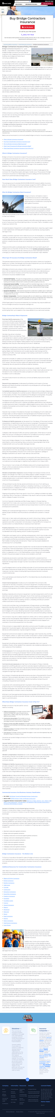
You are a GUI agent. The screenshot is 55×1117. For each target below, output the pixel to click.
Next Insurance (43, 1055)
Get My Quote (47, 3)
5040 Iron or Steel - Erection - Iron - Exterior (38, 800)
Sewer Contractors (8, 920)
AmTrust (48, 1037)
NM (51, 1094)
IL (49, 1090)
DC (52, 1089)
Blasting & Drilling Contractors (11, 878)
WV (45, 1099)
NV (45, 1094)
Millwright (6, 912)
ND (42, 1094)
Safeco (48, 1061)
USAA (41, 1067)
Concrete (6, 887)
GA (45, 1090)
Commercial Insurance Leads (5, 1100)
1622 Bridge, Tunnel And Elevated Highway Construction (23, 796)
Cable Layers (7, 885)
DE (41, 1090)
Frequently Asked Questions (22, 1091)
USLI (44, 1067)
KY (43, 1092)
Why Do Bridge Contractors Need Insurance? (15, 144)
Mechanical (6, 909)
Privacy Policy (19, 1111)
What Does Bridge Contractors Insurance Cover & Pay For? (18, 148)
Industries (18, 4)
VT (51, 1097)
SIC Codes (13, 1102)
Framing (6, 903)
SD (43, 1097)
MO (45, 1093)
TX (46, 1097)
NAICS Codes (14, 1099)
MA (46, 1092)
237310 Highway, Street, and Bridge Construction (23, 798)
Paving (5, 914)
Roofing (6, 918)
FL (43, 1090)
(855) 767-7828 (28, 35)
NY (41, 1096)
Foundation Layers (8, 900)
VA (50, 1097)
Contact (4, 1091)
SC (41, 1097)
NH (47, 1094)
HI (43, 1105)
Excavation (6, 898)
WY (48, 1099)
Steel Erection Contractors (10, 923)
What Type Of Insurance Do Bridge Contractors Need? (17, 146)
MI (41, 1093)
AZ (45, 1089)
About (3, 1089)
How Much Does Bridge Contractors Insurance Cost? (17, 141)
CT (50, 1089)
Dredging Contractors (9, 896)
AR (43, 1089)
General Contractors (9, 905)
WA (42, 1099)
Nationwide (47, 1054)
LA (44, 1092)
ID (46, 1090)
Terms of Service (10, 1111)
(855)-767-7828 (49, 1)
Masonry (6, 907)
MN (43, 1093)
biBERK (41, 1040)
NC (51, 1093)
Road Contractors (8, 916)
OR (47, 1096)
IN (50, 1090)
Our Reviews (5, 1103)
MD (48, 1092)
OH (43, 1096)
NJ (49, 1094)
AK (41, 1105)
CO (48, 1089)
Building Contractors (9, 883)
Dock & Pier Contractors (10, 894)
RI (50, 1096)
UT (48, 1097)
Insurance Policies (31, 4)
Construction (7, 889)
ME (50, 1092)
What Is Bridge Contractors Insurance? (13, 139)
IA (48, 1090)
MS (47, 1093)
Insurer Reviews (14, 1089)
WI (43, 1099)
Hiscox (41, 1049)
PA (49, 1096)
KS (41, 1092)
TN (45, 1097)
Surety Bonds (7, 925)
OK (45, 1096)
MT (49, 1093)
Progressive (42, 1061)
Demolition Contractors (10, 892)
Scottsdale (42, 1063)
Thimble (41, 1066)
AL (41, 1089)
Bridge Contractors (8, 880)
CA (46, 1089)
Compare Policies (32, 1089)
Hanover (45, 1048)
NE (43, 1094)
